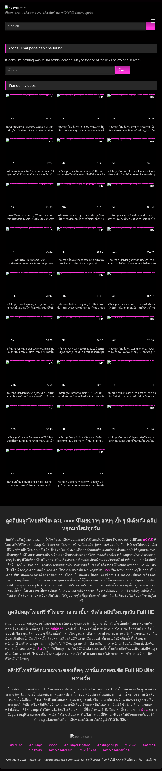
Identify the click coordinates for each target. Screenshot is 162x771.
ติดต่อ (53, 745)
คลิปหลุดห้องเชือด (116, 750)
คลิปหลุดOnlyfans (77, 745)
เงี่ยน (144, 709)
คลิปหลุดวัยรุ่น (107, 745)
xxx (107, 570)
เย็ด (39, 649)
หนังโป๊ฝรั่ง (88, 750)
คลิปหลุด (35, 745)
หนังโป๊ (148, 539)
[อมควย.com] (81, 8)
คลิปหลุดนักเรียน (61, 750)
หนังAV (130, 745)
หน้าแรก (16, 745)
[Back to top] (149, 758)
